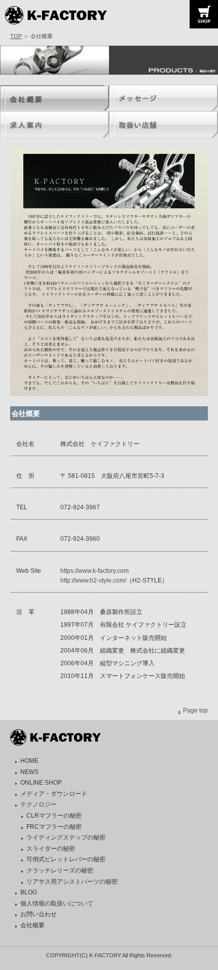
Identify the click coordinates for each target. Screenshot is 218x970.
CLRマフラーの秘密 (54, 815)
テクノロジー (38, 804)
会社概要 (54, 98)
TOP (16, 36)
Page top (195, 710)
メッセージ (163, 98)
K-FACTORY (67, 15)
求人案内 (54, 124)
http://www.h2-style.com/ (93, 580)
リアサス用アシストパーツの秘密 (72, 881)
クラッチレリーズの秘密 (59, 870)
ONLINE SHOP (41, 782)
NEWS (29, 771)
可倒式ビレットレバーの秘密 (65, 859)
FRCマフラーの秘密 (54, 826)
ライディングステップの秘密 (65, 837)
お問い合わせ (38, 914)
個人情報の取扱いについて (56, 903)
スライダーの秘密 (50, 848)
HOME (29, 760)
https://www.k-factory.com (94, 570)
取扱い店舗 (163, 124)
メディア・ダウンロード (53, 793)
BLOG (28, 892)
